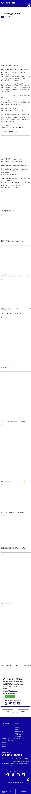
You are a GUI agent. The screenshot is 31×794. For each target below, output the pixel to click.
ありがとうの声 (11, 738)
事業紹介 (17, 723)
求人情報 (23, 791)
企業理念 (4, 744)
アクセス (4, 746)
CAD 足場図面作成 (19, 731)
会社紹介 (4, 738)
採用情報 (18, 738)
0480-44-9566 (16, 761)
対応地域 (17, 733)
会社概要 (4, 742)
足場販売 (17, 729)
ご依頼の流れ (18, 736)
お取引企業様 (18, 734)
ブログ (23, 738)
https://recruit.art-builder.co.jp (10, 691)
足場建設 (17, 727)
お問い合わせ (11, 740)
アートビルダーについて (7, 723)
